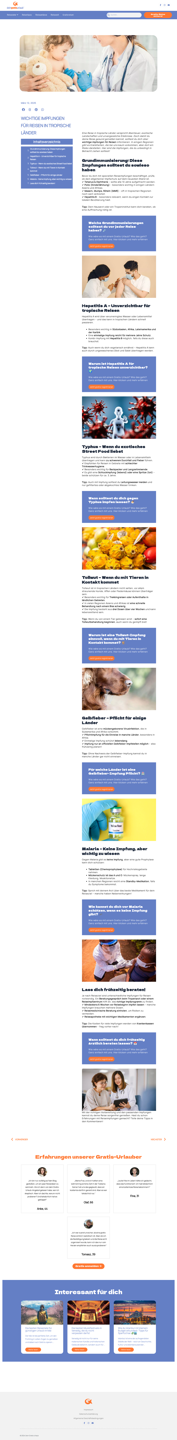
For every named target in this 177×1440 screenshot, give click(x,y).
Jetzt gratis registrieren (101, 246)
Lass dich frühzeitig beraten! (42, 183)
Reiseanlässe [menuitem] (41, 15)
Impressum (88, 1409)
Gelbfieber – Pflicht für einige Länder (46, 175)
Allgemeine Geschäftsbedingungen (89, 1418)
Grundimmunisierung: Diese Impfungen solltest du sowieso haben (47, 150)
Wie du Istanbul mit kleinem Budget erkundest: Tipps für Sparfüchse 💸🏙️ (133, 1330)
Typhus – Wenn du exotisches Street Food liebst (51, 163)
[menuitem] (13, 15)
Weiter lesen (33, 1349)
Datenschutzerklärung (88, 1414)
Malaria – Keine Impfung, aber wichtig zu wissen (51, 179)
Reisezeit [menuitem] (55, 15)
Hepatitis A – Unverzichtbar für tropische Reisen (48, 158)
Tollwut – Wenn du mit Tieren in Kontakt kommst (47, 169)
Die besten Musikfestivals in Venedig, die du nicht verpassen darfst (87, 1330)
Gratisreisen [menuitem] (68, 15)
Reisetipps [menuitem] (27, 15)
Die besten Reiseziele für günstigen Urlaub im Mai (38, 1329)
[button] (23, 109)
